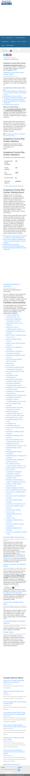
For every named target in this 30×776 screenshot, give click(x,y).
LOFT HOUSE (10, 470)
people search (19, 639)
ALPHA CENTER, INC (12, 315)
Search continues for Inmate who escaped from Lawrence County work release (14, 751)
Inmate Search (6, 57)
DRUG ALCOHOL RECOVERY (15, 415)
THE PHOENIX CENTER (13, 510)
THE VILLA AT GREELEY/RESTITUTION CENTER (14, 514)
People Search (8, 632)
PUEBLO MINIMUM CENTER (15, 488)
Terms (6, 769)
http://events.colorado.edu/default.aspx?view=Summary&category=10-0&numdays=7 (15, 241)
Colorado (14, 57)
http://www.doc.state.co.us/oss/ (13, 96)
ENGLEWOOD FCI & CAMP (14, 417)
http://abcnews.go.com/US (11, 104)
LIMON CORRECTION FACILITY (16, 468)
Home (2, 769)
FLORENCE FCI (11, 423)
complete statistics (13, 186)
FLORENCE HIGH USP (13, 425)
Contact (10, 769)
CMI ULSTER (10, 365)
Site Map (15, 769)
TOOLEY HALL (10, 518)
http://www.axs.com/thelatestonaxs (14, 246)
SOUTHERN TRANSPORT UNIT (15, 504)
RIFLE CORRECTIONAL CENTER (16, 490)
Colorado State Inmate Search (13, 537)
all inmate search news (12, 764)
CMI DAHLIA (10, 363)
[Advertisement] (15, 20)
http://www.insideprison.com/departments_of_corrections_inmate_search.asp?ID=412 (15, 92)
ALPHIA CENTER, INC (13, 317)
